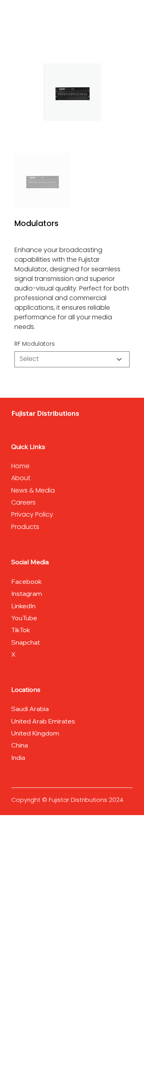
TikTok (20, 630)
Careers (23, 502)
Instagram (27, 593)
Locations (25, 689)
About (21, 478)
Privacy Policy (32, 514)
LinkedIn (23, 606)
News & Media (33, 490)
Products (25, 526)
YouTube (24, 618)
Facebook (26, 581)
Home (21, 466)
